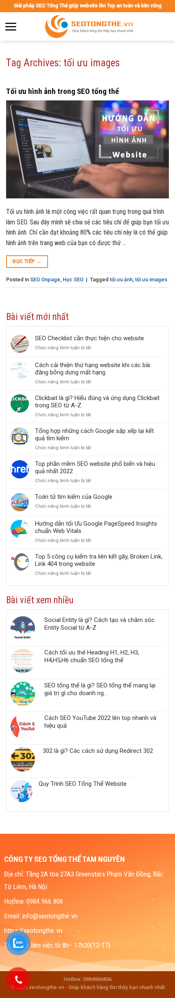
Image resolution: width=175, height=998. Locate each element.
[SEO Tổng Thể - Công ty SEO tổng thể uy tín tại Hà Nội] (89, 26)
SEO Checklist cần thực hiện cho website (89, 338)
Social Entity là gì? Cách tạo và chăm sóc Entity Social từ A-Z (99, 623)
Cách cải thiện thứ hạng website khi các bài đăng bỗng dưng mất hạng (92, 368)
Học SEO (73, 279)
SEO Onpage (45, 279)
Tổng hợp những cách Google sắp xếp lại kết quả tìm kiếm (94, 434)
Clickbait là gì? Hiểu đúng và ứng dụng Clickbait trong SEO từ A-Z (97, 401)
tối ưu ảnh (121, 279)
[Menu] (10, 27)
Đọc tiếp (27, 261)
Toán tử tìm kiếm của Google (73, 496)
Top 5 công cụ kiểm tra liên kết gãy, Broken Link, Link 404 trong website (98, 560)
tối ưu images (151, 279)
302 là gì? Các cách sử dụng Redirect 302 (98, 750)
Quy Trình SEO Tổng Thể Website (83, 783)
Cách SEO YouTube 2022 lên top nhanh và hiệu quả (100, 721)
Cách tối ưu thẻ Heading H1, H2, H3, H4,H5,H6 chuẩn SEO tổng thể (91, 656)
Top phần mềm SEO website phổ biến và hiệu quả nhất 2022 (95, 467)
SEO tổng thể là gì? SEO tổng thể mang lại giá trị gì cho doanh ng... (99, 689)
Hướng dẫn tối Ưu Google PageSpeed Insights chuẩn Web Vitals (96, 527)
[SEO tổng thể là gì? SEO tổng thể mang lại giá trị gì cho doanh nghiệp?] (24, 694)
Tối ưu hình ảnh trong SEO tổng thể (62, 91)
